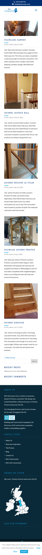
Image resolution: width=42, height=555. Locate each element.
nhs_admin (9, 44)
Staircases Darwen (15, 40)
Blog (7, 452)
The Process (10, 448)
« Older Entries (9, 358)
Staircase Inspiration (13, 444)
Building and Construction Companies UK (18, 422)
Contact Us (10, 455)
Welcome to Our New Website (15, 371)
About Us (9, 440)
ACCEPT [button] (24, 551)
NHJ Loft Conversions (13, 463)
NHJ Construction (12, 459)
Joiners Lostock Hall (16, 113)
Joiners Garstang (14, 323)
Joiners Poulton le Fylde (19, 183)
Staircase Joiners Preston (19, 250)
